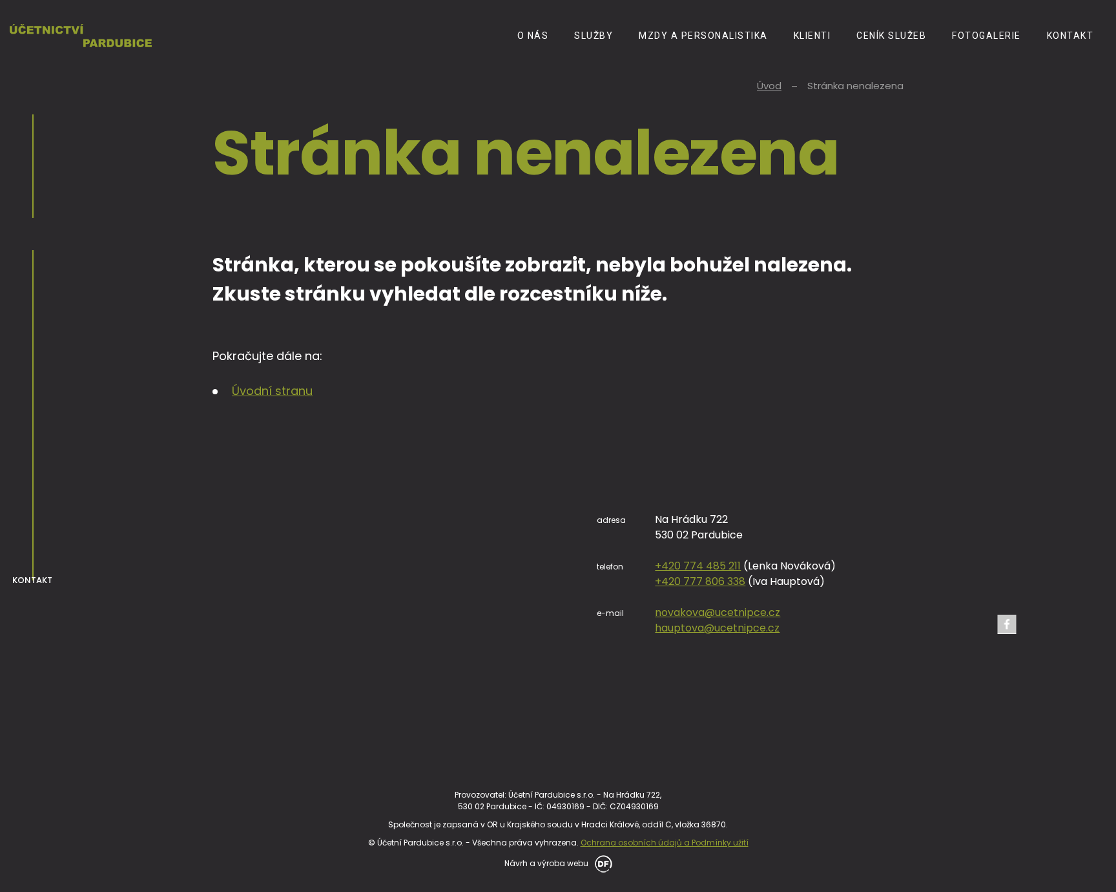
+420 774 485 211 (698, 565)
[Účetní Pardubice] (81, 35)
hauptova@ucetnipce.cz (717, 628)
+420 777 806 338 (700, 581)
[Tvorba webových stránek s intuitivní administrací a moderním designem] (601, 862)
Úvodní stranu (272, 391)
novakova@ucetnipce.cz (717, 612)
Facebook (1007, 624)
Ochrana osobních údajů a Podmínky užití (665, 842)
